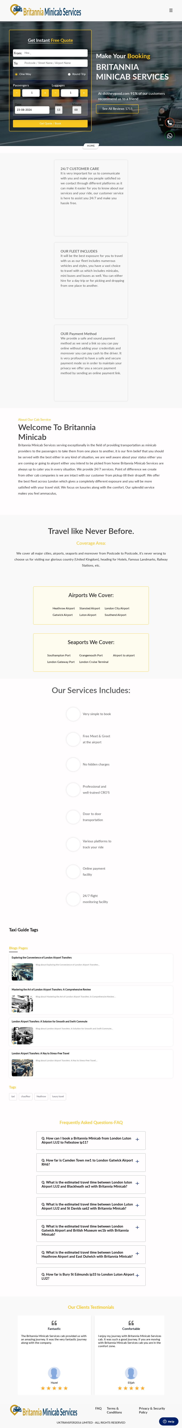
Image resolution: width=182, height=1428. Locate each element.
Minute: (77, 104)
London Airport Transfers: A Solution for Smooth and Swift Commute (49, 1021)
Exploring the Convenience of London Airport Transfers (42, 958)
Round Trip (79, 74)
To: (16, 63)
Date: (18, 104)
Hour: (58, 104)
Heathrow (41, 1096)
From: (18, 53)
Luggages (58, 85)
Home (91, 146)
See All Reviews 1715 (117, 109)
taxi (13, 1096)
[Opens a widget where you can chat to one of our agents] (168, 1421)
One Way (25, 74)
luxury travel (58, 1096)
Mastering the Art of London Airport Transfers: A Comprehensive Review (51, 989)
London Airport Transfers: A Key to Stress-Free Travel (40, 1053)
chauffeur (25, 1096)
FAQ (98, 1408)
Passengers (21, 85)
